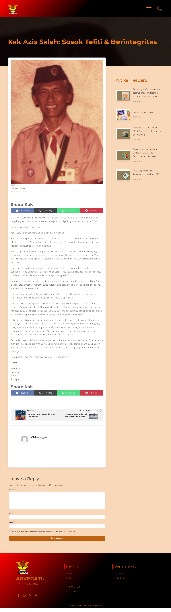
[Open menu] (148, 7)
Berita (23, 188)
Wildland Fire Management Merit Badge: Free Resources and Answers (147, 131)
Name (12, 513)
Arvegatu (42, 437)
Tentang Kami (73, 587)
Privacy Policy (121, 573)
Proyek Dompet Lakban (144, 111)
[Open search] (159, 8)
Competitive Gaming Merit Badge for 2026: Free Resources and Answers (145, 153)
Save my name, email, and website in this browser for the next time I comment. (44, 531)
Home (69, 573)
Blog (69, 578)
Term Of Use (120, 578)
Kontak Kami (72, 591)
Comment (14, 489)
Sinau (69, 582)
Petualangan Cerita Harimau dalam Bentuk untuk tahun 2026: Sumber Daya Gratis (146, 93)
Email (12, 522)
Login (117, 582)
